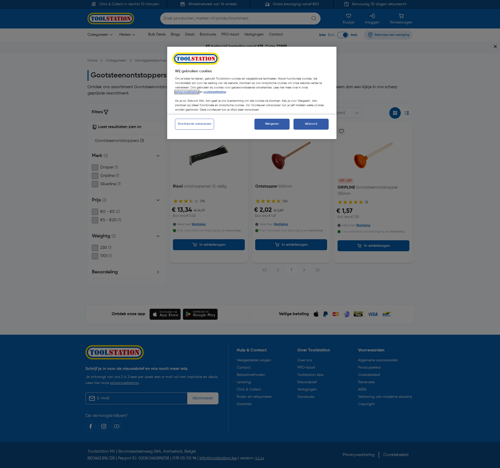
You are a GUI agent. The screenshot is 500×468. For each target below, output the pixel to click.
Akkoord (311, 123)
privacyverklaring (187, 92)
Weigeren (272, 123)
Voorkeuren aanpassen (194, 123)
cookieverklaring (214, 92)
